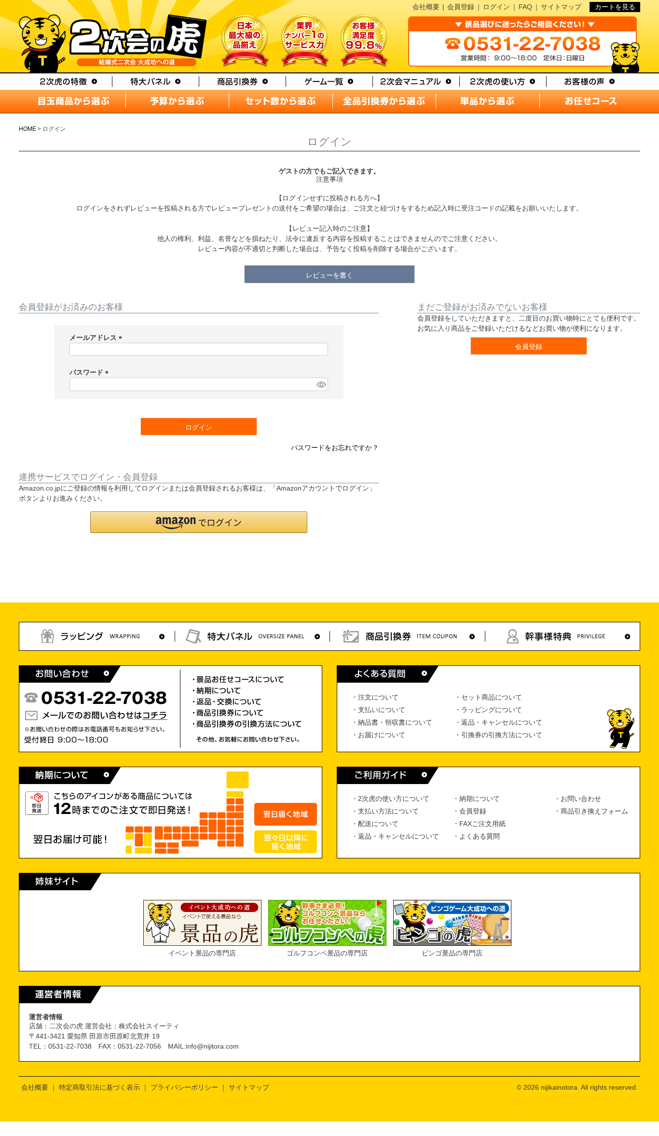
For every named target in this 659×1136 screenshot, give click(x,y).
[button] (198, 522)
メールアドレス (97, 337)
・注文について (374, 697)
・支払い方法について (385, 811)
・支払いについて (378, 710)
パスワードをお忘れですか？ (335, 447)
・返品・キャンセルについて (498, 722)
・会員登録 (469, 811)
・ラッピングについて (488, 710)
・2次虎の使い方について (390, 798)
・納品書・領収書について (391, 722)
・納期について (476, 798)
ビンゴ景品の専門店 (452, 953)
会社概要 (425, 7)
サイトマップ (561, 7)
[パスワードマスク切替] (321, 384)
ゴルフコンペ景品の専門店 (327, 953)
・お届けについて (378, 735)
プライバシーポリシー (184, 1087)
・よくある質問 (476, 836)
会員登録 (460, 7)
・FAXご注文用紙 (479, 823)
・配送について (374, 823)
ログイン (496, 7)
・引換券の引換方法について (498, 735)
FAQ (525, 7)
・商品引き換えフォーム (591, 811)
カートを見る (615, 7)
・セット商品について (488, 697)
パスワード (90, 372)
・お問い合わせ (577, 798)
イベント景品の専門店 (202, 953)
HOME (27, 129)
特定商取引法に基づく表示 (99, 1087)
